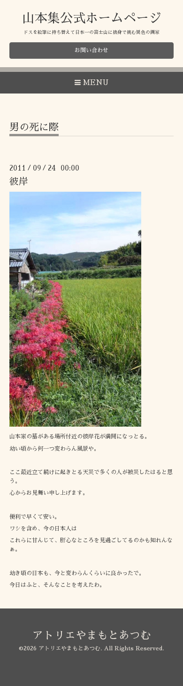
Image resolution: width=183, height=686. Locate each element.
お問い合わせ (91, 50)
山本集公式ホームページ (91, 18)
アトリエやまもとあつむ (91, 635)
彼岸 (18, 181)
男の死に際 (34, 127)
